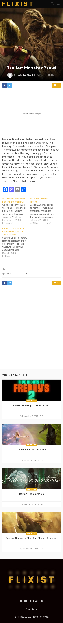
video (26, 274)
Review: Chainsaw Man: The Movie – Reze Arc (31, 538)
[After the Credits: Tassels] (44, 211)
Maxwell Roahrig (26, 75)
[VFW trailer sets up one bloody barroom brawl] (16, 211)
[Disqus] (31, 330)
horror (19, 274)
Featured (31, 401)
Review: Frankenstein (31, 493)
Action (11, 274)
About (23, 601)
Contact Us (36, 601)
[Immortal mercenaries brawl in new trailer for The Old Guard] (16, 242)
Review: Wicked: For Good (31, 449)
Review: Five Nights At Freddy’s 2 (31, 405)
